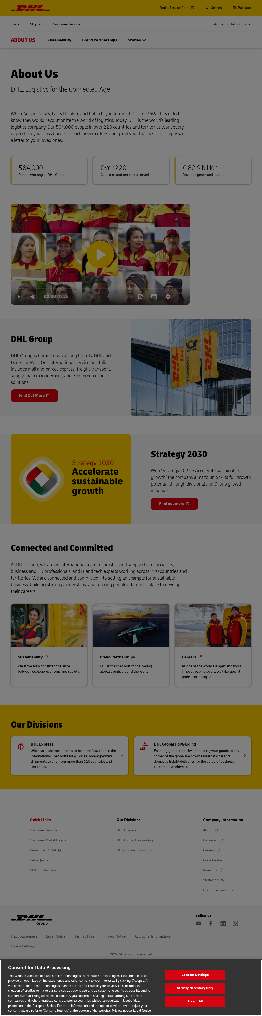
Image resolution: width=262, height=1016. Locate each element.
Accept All (195, 1001)
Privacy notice (122, 1011)
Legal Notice (142, 1011)
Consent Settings (195, 975)
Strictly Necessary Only (195, 988)
